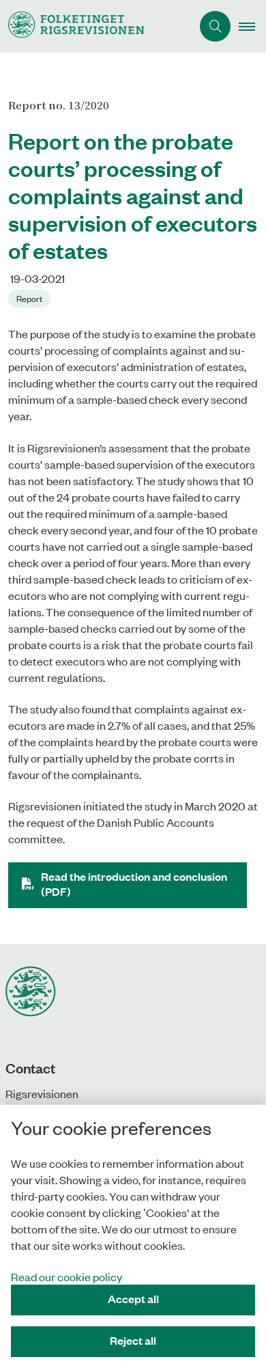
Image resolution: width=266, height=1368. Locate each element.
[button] (252, 26)
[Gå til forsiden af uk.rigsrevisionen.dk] (96, 26)
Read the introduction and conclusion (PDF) (134, 883)
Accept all (133, 1299)
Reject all (133, 1340)
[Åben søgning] (215, 26)
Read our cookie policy (66, 1276)
